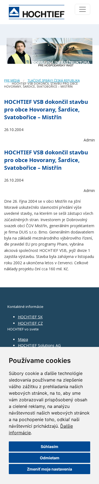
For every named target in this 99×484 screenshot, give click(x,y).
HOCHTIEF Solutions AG (39, 345)
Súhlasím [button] (49, 446)
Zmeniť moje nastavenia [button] (49, 469)
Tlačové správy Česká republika (54, 80)
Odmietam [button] (49, 457)
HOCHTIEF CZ (30, 323)
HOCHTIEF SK (30, 316)
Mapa (23, 339)
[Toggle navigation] (82, 9)
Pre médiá (12, 80)
